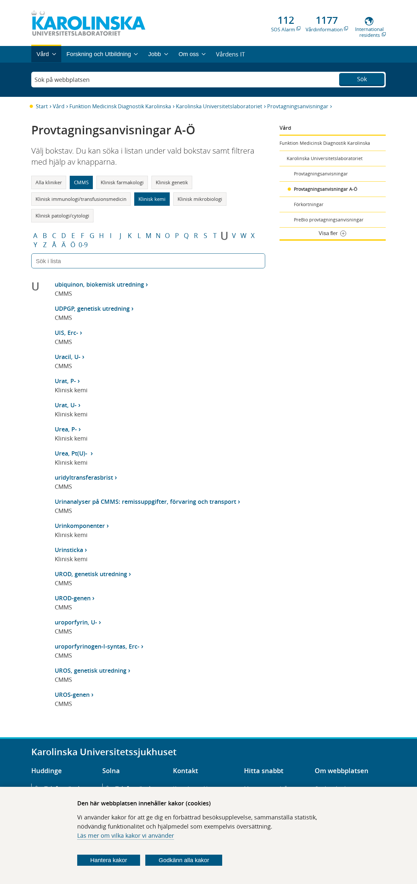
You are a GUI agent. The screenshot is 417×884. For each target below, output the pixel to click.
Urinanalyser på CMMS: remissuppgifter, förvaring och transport (145, 501)
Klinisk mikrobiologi (200, 199)
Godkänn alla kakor (184, 860)
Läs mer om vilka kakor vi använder (125, 835)
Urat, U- (66, 405)
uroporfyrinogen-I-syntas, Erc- (97, 646)
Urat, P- (65, 381)
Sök (362, 79)
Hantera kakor (108, 860)
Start (42, 106)
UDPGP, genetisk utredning (92, 308)
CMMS (81, 182)
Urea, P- (66, 429)
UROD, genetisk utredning (91, 574)
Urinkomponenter (80, 526)
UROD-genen (73, 598)
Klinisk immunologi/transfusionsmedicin (81, 199)
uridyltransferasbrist (84, 477)
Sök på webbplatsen (62, 79)
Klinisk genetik (172, 182)
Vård (59, 106)
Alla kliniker (49, 182)
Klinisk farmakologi (122, 182)
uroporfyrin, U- (76, 622)
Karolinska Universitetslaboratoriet (219, 106)
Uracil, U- (67, 357)
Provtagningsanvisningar (297, 106)
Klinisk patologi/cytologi (62, 215)
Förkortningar (309, 204)
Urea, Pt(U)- (72, 453)
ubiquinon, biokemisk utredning (99, 284)
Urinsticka (69, 550)
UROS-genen (72, 694)
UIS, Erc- (66, 333)
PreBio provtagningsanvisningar (329, 220)
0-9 (83, 245)
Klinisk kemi (151, 199)
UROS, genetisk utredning (90, 670)
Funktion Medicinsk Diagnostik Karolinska (120, 106)
